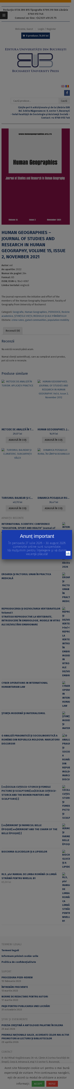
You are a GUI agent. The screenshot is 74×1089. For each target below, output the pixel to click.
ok (68, 553)
